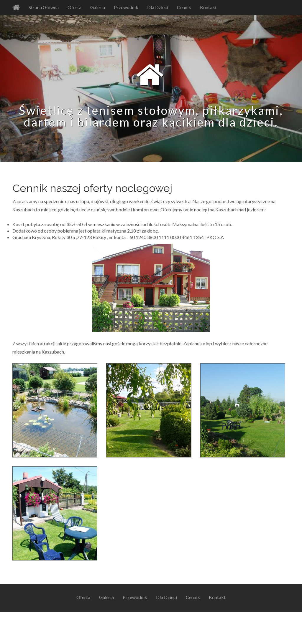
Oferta (74, 7)
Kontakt (208, 7)
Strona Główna (44, 7)
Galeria (97, 7)
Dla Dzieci (157, 7)
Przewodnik (126, 7)
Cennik (184, 7)
